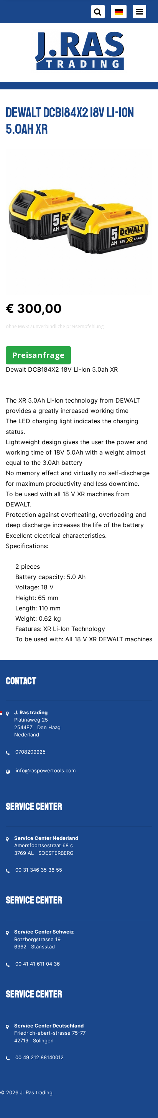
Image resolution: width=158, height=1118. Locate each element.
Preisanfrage (38, 355)
